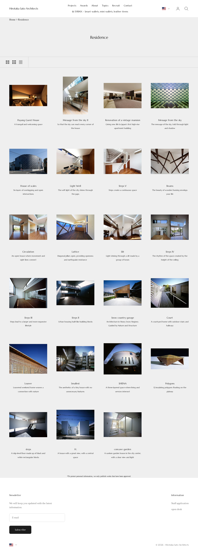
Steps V (123, 187)
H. (75, 453)
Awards (84, 5)
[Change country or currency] (166, 8)
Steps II (75, 319)
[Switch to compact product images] (20, 62)
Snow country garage (123, 321)
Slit (122, 255)
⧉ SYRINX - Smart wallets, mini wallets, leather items (100, 11)
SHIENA (123, 387)
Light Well (75, 189)
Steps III (28, 321)
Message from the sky (169, 124)
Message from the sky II (75, 124)
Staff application (180, 503)
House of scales (28, 189)
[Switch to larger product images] (7, 62)
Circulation (28, 255)
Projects (72, 5)
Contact (128, 5)
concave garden (122, 453)
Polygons (170, 387)
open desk (176, 509)
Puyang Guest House (28, 122)
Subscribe (20, 529)
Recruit (116, 5)
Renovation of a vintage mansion (122, 124)
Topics (105, 5)
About (94, 5)
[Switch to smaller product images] (14, 62)
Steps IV (169, 255)
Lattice (75, 255)
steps (28, 453)
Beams (170, 189)
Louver (28, 387)
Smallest (75, 387)
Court (170, 321)
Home (12, 19)
